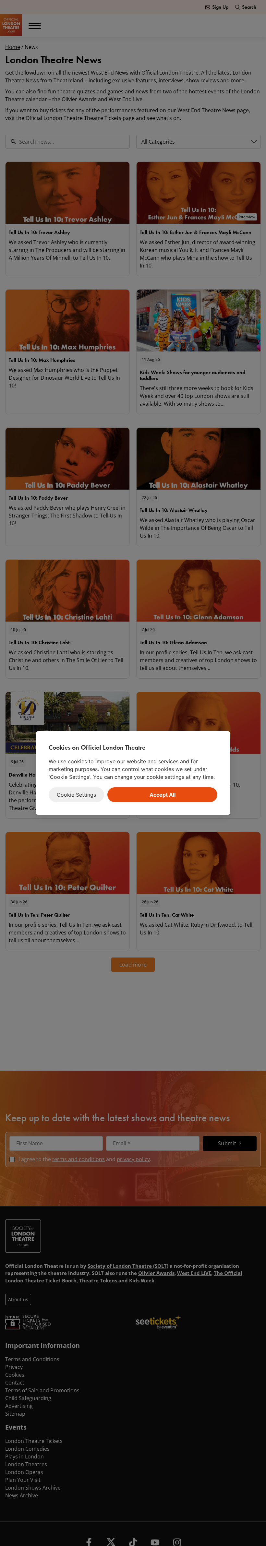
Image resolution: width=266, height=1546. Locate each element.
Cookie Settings (76, 794)
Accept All (162, 794)
